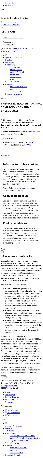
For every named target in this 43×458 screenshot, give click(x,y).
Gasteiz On (9, 3)
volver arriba (6, 155)
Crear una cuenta (8, 51)
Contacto (9, 5)
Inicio (7, 392)
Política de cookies (12, 399)
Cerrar (4, 376)
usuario (17, 48)
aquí (22, 190)
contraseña (27, 48)
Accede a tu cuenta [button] (8, 22)
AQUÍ (31, 142)
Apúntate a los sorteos (10, 24)
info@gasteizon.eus (9, 385)
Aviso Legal (10, 394)
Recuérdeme (10, 42)
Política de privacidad (13, 397)
